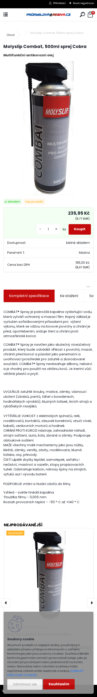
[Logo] (48, 14)
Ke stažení (69, 295)
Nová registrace (83, 3)
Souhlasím (58, 684)
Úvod (10, 35)
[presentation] (5, 602)
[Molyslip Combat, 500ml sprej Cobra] (48, 128)
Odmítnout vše (25, 684)
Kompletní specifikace (29, 295)
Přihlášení (59, 3)
